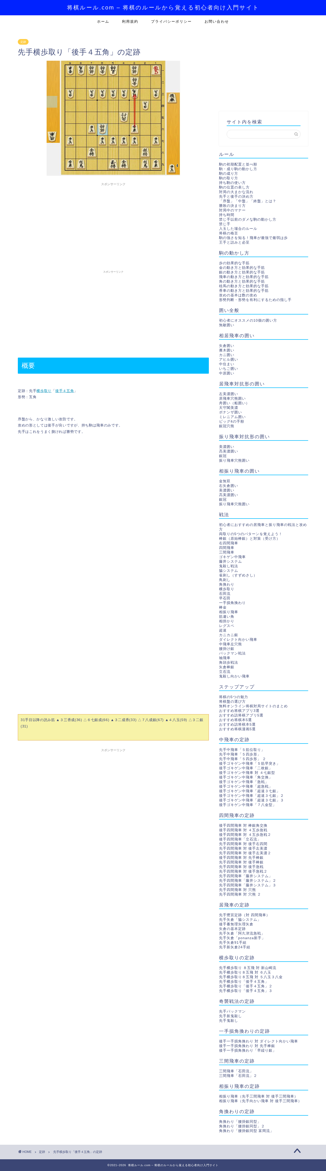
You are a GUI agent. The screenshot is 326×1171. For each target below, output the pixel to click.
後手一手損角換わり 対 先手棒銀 (247, 1046)
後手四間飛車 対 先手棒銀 (241, 858)
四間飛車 (226, 548)
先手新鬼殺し (230, 1016)
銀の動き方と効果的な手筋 (242, 272)
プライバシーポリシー (171, 21)
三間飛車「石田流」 (236, 1071)
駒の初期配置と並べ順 (238, 164)
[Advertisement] (113, 224)
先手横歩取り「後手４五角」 (244, 982)
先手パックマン (232, 1011)
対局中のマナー (232, 210)
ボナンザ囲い (230, 412)
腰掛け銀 (226, 649)
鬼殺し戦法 (228, 566)
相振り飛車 (228, 612)
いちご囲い (228, 369)
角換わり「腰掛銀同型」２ (242, 1126)
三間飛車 (226, 552)
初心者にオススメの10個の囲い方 (248, 320)
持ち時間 (226, 215)
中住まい (226, 364)
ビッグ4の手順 (231, 421)
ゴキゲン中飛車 (232, 557)
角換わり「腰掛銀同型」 (240, 1122)
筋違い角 (226, 617)
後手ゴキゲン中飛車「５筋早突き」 (249, 763)
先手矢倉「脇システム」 (240, 920)
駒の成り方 (228, 173)
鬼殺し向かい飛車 (234, 676)
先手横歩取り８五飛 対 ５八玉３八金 (251, 977)
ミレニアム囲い (232, 417)
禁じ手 (224, 224)
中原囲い (226, 373)
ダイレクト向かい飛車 (238, 639)
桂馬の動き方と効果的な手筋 (244, 286)
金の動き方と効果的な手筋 (242, 268)
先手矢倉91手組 (233, 943)
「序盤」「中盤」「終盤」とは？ (247, 201)
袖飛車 (224, 658)
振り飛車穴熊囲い (234, 460)
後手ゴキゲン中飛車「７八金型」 (247, 805)
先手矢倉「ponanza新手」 (242, 938)
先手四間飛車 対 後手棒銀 (241, 862)
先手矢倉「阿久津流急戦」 (242, 933)
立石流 (224, 672)
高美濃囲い (228, 451)
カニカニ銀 (228, 635)
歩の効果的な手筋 (234, 263)
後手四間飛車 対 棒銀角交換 (243, 825)
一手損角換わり (232, 603)
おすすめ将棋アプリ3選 (239, 711)
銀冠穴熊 (226, 426)
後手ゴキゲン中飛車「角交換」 (246, 777)
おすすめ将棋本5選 (235, 720)
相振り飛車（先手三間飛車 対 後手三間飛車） (258, 1096)
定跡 (23, 41)
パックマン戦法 (232, 653)
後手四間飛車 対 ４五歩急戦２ (245, 835)
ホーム (103, 21)
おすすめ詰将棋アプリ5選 (241, 715)
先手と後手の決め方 (236, 196)
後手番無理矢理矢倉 (236, 924)
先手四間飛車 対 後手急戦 (241, 867)
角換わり (226, 584)
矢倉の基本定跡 (232, 929)
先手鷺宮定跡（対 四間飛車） (244, 915)
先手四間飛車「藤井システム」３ (247, 885)
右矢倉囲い (228, 486)
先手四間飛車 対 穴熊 (237, 890)
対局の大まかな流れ (236, 192)
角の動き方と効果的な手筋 (242, 281)
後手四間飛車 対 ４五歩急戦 (243, 830)
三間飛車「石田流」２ (238, 1076)
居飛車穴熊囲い (232, 398)
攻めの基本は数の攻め (238, 295)
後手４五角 (64, 391)
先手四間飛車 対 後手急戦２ (243, 871)
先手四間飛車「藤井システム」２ (247, 881)
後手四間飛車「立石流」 (240, 839)
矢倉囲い (226, 346)
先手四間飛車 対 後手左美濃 (243, 848)
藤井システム (230, 561)
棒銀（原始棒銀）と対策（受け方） (249, 538)
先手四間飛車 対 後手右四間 (243, 844)
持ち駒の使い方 (232, 183)
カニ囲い (226, 355)
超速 (223, 630)
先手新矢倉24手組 (234, 947)
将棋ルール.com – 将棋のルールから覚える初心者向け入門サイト (163, 7)
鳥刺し (224, 580)
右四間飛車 (228, 543)
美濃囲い (226, 447)
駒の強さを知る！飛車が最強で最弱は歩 (253, 238)
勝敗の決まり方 (232, 206)
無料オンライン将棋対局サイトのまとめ (253, 706)
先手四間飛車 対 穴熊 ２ (240, 894)
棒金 (223, 607)
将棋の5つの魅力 (233, 697)
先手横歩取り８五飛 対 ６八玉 (245, 972)
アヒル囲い (228, 359)
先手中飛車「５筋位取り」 (242, 750)
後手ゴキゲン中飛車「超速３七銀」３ (251, 800)
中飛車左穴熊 (230, 644)
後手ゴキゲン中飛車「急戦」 (244, 782)
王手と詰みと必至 (234, 242)
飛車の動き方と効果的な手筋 (244, 277)
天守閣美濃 (228, 408)
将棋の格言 (228, 233)
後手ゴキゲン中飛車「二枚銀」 (246, 768)
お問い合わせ (217, 21)
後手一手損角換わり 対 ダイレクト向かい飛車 (258, 1041)
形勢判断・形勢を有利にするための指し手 (255, 300)
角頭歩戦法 (228, 662)
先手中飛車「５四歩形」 (240, 754)
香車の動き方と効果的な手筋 (244, 291)
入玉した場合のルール (238, 229)
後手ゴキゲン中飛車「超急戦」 (246, 786)
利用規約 (130, 21)
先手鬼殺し (228, 1021)
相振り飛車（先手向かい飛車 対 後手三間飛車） (260, 1101)
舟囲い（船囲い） (234, 403)
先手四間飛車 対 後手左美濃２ (245, 853)
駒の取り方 (228, 178)
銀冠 (223, 456)
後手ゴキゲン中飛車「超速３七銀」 (249, 791)
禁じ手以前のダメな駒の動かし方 (247, 219)
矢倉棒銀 (226, 667)
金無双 (224, 481)
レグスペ (226, 626)
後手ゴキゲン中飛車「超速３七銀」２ (251, 796)
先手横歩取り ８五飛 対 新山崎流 (247, 968)
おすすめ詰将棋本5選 (237, 724)
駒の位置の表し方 (234, 187)
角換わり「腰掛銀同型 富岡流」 (246, 1131)
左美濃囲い (228, 394)
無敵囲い (226, 325)
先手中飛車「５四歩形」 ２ (242, 759)
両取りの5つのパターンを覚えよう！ (250, 534)
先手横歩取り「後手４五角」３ (246, 991)
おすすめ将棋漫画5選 (237, 729)
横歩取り (43, 391)
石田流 (224, 594)
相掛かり (226, 621)
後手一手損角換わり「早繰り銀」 (247, 1050)
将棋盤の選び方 (232, 701)
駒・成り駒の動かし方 (238, 169)
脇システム (228, 571)
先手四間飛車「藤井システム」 (246, 876)
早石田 (224, 598)
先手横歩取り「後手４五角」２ (246, 986)
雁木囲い (226, 350)
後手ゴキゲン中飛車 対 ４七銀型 (247, 773)
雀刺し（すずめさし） (238, 575)
